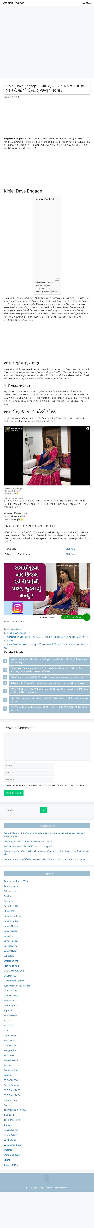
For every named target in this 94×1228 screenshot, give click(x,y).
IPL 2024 (8, 1025)
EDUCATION (10, 951)
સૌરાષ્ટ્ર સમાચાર (11, 1165)
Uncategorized (14, 629)
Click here (70, 549)
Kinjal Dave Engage (44, 282)
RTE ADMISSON (11, 1080)
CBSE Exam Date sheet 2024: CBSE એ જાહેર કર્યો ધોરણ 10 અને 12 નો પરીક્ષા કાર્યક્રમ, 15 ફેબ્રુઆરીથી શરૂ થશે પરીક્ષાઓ (46, 670)
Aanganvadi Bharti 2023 (16, 881)
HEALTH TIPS (10, 990)
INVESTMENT (10, 1015)
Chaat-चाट (9, 911)
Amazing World (11, 886)
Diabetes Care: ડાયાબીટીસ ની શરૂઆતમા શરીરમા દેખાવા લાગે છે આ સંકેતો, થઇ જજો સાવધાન (45, 859)
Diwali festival (10, 946)
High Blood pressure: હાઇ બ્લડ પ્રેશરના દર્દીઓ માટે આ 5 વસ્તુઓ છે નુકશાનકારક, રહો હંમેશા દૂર (49, 699)
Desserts (8, 936)
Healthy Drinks (11, 995)
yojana (7, 1160)
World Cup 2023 (12, 1155)
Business (8, 901)
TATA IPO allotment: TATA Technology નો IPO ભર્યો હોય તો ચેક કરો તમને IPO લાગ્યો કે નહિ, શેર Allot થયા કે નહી (49, 690)
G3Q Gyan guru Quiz (14, 971)
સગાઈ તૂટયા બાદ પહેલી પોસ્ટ (47, 291)
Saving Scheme (11, 1085)
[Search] (43, 810)
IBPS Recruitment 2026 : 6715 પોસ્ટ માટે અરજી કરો (28, 846)
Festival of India (11, 966)
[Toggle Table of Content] (56, 279)
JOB (6, 1030)
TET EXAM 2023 (12, 1120)
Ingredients (9, 1010)
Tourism (8, 1125)
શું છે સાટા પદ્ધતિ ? (45, 288)
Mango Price (10, 1050)
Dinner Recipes (11, 941)
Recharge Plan (11, 1070)
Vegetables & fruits (13, 1145)
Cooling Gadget (11, 921)
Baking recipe (10, 891)
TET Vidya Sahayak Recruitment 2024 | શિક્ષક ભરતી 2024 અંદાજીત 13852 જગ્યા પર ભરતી (49, 708)
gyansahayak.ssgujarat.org (17, 986)
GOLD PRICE (10, 976)
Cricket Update (11, 926)
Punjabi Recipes (11, 1060)
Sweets (7, 1105)
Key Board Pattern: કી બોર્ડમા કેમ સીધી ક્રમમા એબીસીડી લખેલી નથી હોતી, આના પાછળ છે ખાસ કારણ (49, 661)
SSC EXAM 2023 (12, 1090)
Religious (8, 1075)
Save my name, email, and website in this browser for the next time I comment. (45, 785)
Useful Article (10, 1135)
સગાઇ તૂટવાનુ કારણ (43, 285)
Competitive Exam (13, 916)
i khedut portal (11, 1005)
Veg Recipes (10, 1140)
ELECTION (9, 956)
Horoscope (9, 1000)
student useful (11, 1100)
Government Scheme (14, 980)
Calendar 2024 (11, 906)
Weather (8, 1150)
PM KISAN (9, 1055)
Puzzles (7, 1065)
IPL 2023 (8, 1020)
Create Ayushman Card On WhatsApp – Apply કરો (28, 841)
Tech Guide (9, 1115)
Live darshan (10, 1045)
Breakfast (8, 896)
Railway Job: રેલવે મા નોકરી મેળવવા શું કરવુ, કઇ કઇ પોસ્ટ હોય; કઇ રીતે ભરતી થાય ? (48, 683)
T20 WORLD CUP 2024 (15, 1110)
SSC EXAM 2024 (12, 1095)
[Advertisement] (47, 23)
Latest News (10, 1035)
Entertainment (11, 961)
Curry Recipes (10, 931)
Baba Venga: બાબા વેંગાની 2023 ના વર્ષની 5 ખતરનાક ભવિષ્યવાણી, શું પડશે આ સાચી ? (49, 677)
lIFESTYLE (9, 1040)
